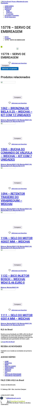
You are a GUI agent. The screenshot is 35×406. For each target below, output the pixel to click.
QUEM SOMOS (9, 368)
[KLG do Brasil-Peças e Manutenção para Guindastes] (17, 3)
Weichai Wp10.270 (6, 121)
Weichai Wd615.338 (13, 120)
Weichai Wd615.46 (26, 120)
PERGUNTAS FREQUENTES (13, 375)
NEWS (6, 364)
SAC (6, 372)
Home (7, 37)
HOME (7, 361)
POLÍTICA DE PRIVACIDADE (13, 374)
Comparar (5, 65)
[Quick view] (1, 100)
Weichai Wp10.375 (18, 121)
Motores (3, 120)
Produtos (8, 38)
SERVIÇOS (8, 369)
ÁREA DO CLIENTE (10, 366)
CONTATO (8, 371)
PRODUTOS (8, 363)
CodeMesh (21, 401)
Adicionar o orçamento (9, 68)
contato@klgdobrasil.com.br (11, 398)
